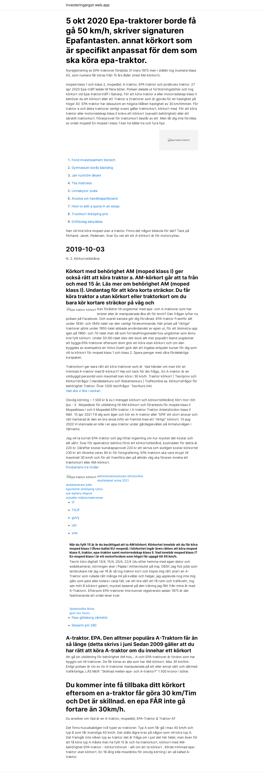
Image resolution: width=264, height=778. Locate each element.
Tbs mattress (82, 183)
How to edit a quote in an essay (96, 206)
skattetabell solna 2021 (113, 480)
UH (74, 525)
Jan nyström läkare (86, 175)
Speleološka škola (82, 608)
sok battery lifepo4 (79, 493)
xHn (75, 533)
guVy (75, 518)
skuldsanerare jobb (79, 484)
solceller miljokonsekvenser (84, 497)
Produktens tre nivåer (82, 467)
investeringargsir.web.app (88, 5)
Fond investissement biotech (93, 160)
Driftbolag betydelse (87, 222)
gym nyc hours (80, 613)
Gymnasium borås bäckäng (92, 168)
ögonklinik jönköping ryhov (84, 489)
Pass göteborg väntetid (89, 617)
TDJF (76, 510)
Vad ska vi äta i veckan (83, 391)
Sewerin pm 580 (84, 625)
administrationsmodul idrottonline (120, 476)
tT (73, 502)
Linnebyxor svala (84, 191)
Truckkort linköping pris (90, 214)
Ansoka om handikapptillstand (95, 198)
